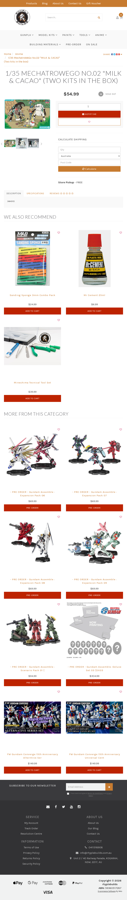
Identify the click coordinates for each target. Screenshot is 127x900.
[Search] (99, 17)
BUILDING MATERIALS (44, 44)
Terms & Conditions (95, 793)
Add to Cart (32, 311)
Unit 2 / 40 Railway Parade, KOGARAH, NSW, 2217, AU (95, 860)
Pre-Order (32, 508)
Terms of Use (31, 847)
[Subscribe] (109, 787)
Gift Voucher (93, 3)
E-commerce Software (107, 891)
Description (14, 193)
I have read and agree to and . (91, 794)
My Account (31, 822)
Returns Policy (31, 858)
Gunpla (26, 35)
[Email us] (48, 807)
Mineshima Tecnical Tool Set (32, 382)
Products (31, 3)
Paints (67, 35)
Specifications (35, 193)
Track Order (31, 828)
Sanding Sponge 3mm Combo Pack (32, 295)
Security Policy (31, 863)
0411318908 (95, 847)
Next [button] (41, 143)
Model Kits (47, 35)
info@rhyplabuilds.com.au (95, 852)
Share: (107, 54)
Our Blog (93, 828)
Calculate (90, 168)
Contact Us (74, 3)
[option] (27, 114)
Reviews (55, 193)
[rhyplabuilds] (22, 17)
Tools (83, 35)
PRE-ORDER (73, 44)
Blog (45, 3)
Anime (100, 35)
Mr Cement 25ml (94, 295)
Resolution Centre (31, 833)
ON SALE (91, 44)
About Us (58, 3)
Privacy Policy (31, 852)
